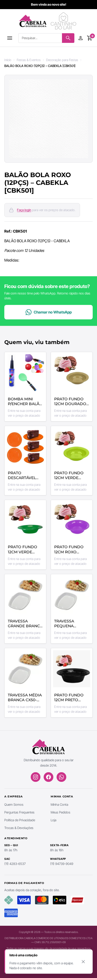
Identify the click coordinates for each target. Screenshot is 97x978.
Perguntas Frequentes (19, 812)
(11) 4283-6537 (15, 864)
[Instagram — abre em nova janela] (35, 777)
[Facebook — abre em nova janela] (48, 777)
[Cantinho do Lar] (64, 20)
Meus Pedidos (60, 812)
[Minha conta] (81, 38)
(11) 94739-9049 (61, 864)
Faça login (24, 210)
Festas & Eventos (29, 60)
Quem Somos (13, 804)
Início (7, 60)
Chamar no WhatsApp (53, 312)
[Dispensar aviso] (83, 961)
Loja (53, 820)
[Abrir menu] (9, 38)
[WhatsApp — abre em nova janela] (61, 777)
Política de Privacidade (19, 820)
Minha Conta (59, 804)
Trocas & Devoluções (18, 828)
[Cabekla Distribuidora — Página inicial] (32, 20)
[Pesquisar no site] (68, 38)
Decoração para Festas (62, 60)
